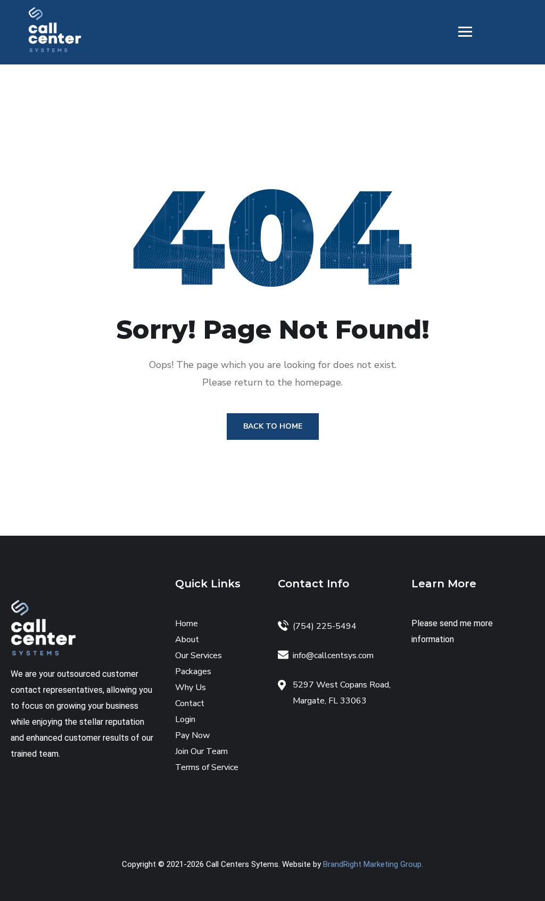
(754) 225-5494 (325, 626)
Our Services (198, 655)
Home (186, 623)
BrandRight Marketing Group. (373, 864)
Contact (189, 703)
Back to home (272, 426)
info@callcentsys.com (333, 655)
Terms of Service (206, 767)
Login (185, 719)
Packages (193, 671)
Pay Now (192, 735)
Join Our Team (201, 751)
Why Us (190, 687)
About (187, 639)
